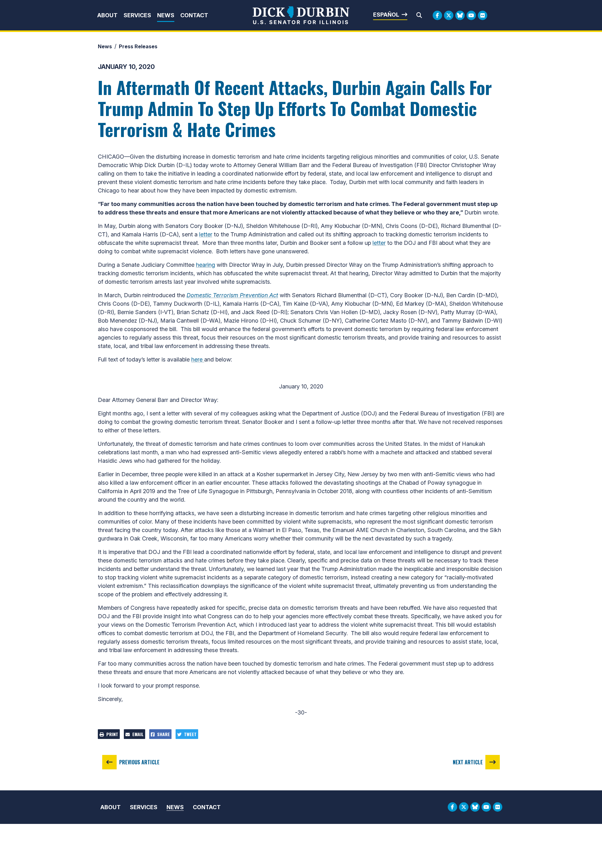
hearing (205, 264)
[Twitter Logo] (448, 15)
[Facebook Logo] (437, 15)
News (165, 15)
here (197, 359)
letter (205, 234)
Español (386, 14)
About (107, 15)
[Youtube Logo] (471, 15)
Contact (194, 15)
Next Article (468, 762)
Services (137, 15)
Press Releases (138, 46)
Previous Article (139, 762)
